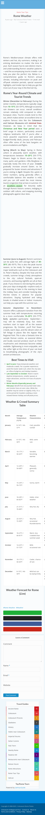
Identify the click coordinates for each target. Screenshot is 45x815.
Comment (7, 644)
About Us (33, 810)
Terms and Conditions (8, 812)
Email (6, 675)
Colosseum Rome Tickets (23, 19)
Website (6, 685)
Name (6, 665)
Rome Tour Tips (22, 12)
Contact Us (25, 810)
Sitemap (29, 812)
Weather (20, 608)
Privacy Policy (20, 812)
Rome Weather (9, 608)
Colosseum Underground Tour (11, 810)
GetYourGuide (20, 788)
